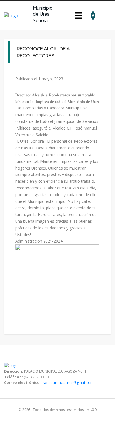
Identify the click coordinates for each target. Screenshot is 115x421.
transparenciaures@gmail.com (68, 382)
